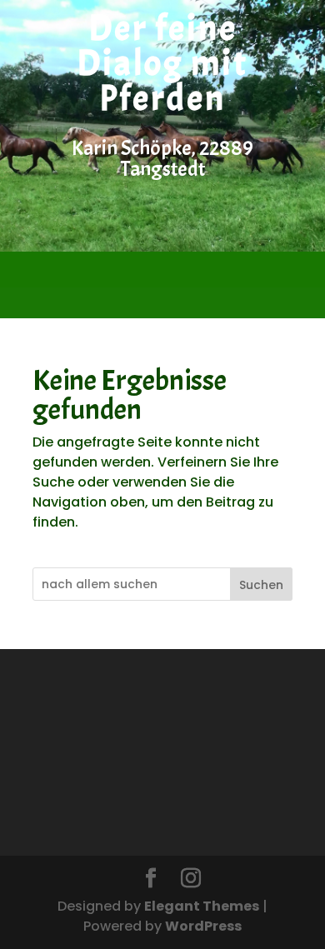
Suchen (261, 585)
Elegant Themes (201, 906)
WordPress (203, 926)
